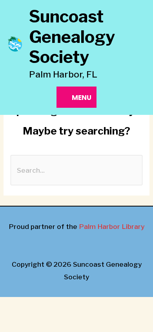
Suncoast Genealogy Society (72, 36)
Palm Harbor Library (111, 226)
